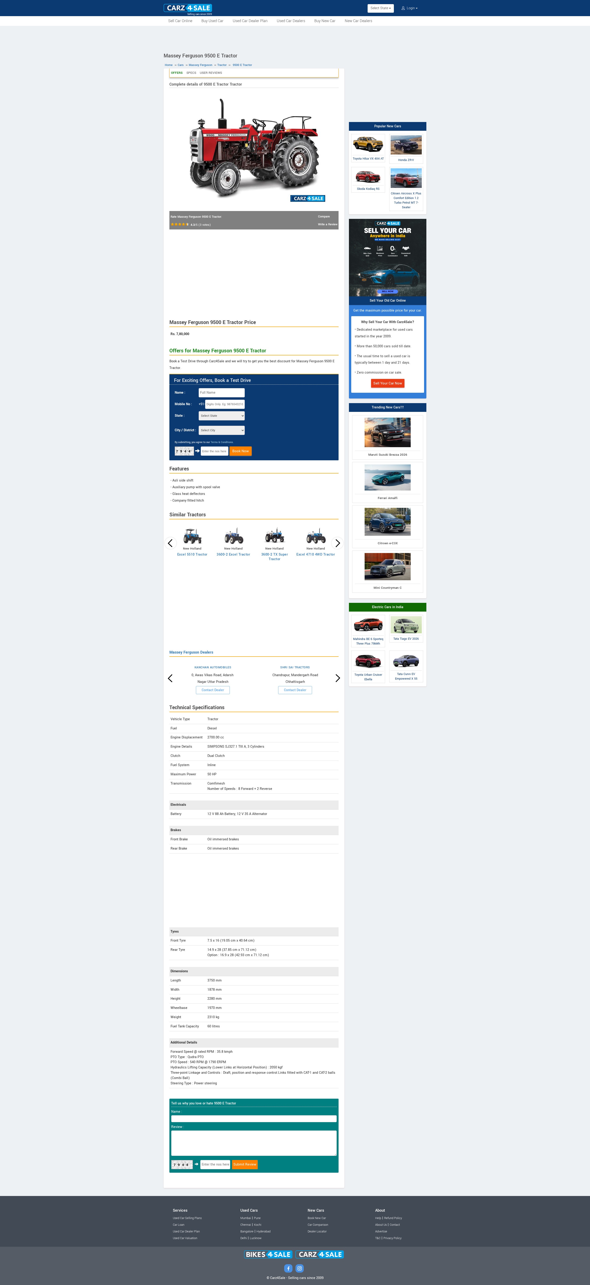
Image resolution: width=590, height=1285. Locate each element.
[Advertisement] (295, 38)
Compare (324, 216)
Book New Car (317, 1218)
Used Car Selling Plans (187, 1218)
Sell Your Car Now (387, 383)
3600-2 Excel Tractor (233, 554)
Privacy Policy (392, 1238)
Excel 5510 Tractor (192, 554)
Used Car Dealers (291, 21)
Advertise (381, 1231)
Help (378, 1218)
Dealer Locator (317, 1231)
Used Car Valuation (185, 1238)
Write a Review (327, 224)
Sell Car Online (180, 21)
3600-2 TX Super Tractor (274, 557)
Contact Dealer (213, 690)
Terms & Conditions (222, 442)
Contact (395, 1225)
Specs (191, 73)
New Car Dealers (358, 21)
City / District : (185, 430)
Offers (177, 73)
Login (411, 8)
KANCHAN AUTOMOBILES (213, 667)
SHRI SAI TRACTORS (295, 667)
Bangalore (247, 1231)
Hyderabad (264, 1231)
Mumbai (245, 1218)
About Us (381, 1225)
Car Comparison (318, 1225)
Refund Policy (393, 1218)
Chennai (245, 1225)
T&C (378, 1238)
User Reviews (211, 73)
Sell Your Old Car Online (388, 300)
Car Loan (178, 1225)
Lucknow (256, 1238)
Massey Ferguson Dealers (191, 652)
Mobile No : (183, 404)
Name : (180, 392)
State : (180, 415)
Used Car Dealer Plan (250, 21)
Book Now (240, 451)
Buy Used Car (212, 21)
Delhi (243, 1238)
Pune (257, 1218)
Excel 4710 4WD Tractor (315, 554)
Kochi (257, 1225)
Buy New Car (325, 21)
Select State (380, 8)
